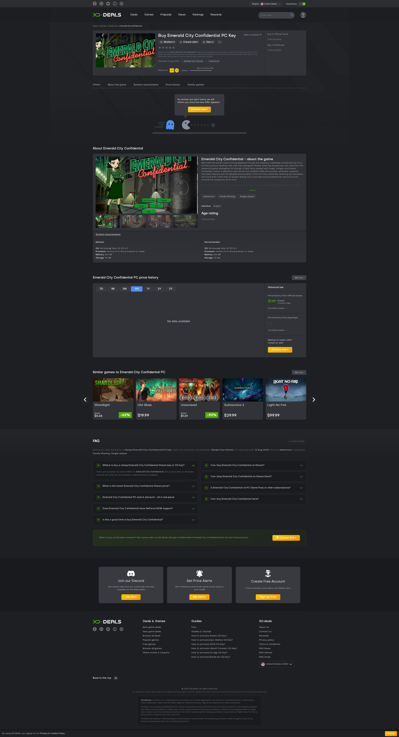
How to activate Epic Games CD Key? (212, 640)
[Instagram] (101, 4)
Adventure (214, 61)
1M (113, 289)
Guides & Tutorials (201, 632)
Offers (96, 85)
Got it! (390, 733)
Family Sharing (227, 197)
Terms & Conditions (269, 644)
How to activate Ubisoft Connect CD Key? (214, 648)
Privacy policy (266, 640)
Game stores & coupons (156, 653)
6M (137, 289)
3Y (170, 289)
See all (299, 278)
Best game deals (152, 627)
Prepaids (165, 15)
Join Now (131, 597)
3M (125, 289)
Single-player (247, 197)
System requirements (146, 85)
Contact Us (265, 632)
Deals (133, 15)
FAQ (193, 627)
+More (252, 190)
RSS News (264, 648)
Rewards (216, 15)
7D (101, 289)
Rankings (198, 15)
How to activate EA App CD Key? (209, 653)
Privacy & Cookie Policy (52, 733)
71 (172, 71)
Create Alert (280, 350)
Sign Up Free (268, 597)
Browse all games (152, 648)
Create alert (199, 109)
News (182, 15)
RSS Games (265, 653)
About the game (117, 85)
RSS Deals (265, 657)
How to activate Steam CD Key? (209, 636)
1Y (148, 289)
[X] (121, 4)
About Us (264, 627)
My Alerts (199, 597)
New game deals (152, 632)
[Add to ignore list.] (220, 42)
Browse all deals (151, 636)
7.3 (176, 71)
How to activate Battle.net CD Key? (210, 657)
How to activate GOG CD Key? (208, 644)
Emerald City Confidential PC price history (126, 277)
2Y (159, 289)
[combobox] (270, 4)
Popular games (151, 640)
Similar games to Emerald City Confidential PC (129, 372)
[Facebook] (95, 4)
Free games (149, 644)
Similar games (195, 85)
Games (149, 15)
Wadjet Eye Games (193, 61)
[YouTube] (108, 4)
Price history (173, 85)
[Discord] (115, 4)
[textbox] (269, 4)
